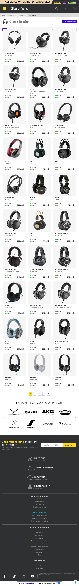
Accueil (4, 15)
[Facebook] (4, 576)
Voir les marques (69, 22)
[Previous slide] (4, 418)
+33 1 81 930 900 (44, 479)
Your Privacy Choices (46, 583)
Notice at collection (26, 583)
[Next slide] (75, 418)
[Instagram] (23, 576)
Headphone (11, 15)
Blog (39, 555)
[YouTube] (32, 576)
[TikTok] (14, 576)
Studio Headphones (21, 15)
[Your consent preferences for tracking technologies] (75, 582)
